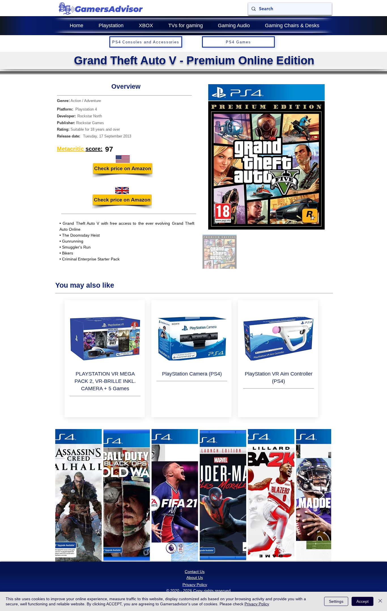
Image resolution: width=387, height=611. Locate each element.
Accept (362, 601)
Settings (336, 601)
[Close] (380, 601)
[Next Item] (321, 495)
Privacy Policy (256, 604)
